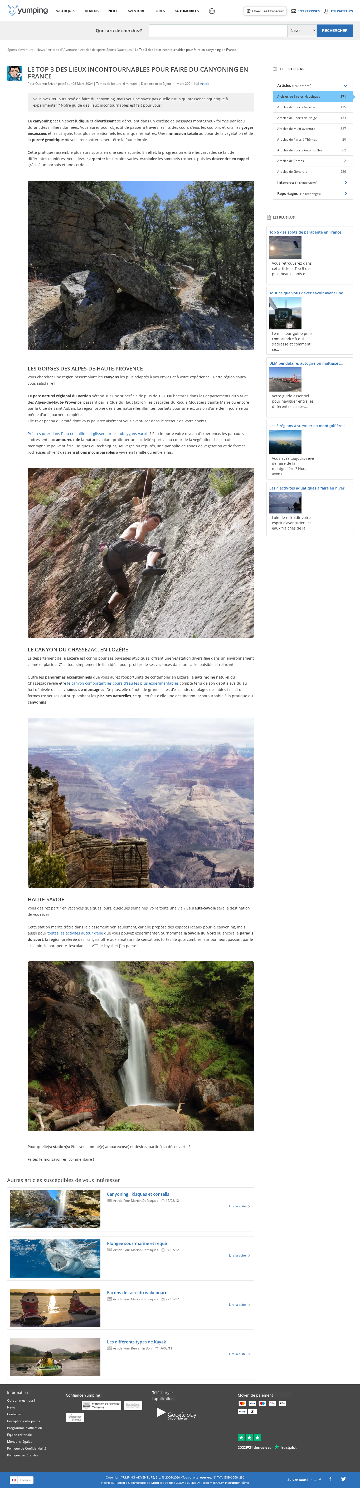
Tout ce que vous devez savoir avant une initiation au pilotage (306, 293)
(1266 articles (301, 86)
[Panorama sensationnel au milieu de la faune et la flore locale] (141, 1046)
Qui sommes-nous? (21, 1400)
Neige (113, 10)
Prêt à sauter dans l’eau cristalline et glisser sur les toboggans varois (89, 433)
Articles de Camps (311, 161)
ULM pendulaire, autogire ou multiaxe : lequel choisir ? (304, 364)
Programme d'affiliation (24, 1428)
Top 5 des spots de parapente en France (305, 232)
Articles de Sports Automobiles (311, 150)
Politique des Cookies (22, 1455)
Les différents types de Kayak (136, 1342)
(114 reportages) (309, 194)
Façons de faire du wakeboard (137, 1293)
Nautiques (65, 10)
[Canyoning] (141, 265)
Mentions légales (19, 1441)
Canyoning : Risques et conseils (138, 1194)
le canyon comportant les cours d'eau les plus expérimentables (123, 683)
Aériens (91, 10)
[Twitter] (343, 1480)
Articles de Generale (311, 171)
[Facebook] (330, 1480)
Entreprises (308, 11)
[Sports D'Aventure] (27, 10)
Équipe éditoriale (19, 1434)
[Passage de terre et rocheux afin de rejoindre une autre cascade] (141, 802)
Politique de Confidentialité (26, 1448)
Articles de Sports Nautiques (311, 96)
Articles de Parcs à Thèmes (311, 139)
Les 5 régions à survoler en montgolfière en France (308, 426)
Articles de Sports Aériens (311, 107)
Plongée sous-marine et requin (137, 1243)
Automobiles (185, 10)
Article (205, 83)
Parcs (159, 10)
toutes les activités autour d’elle (75, 933)
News (11, 1407)
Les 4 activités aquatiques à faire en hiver (306, 488)
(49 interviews (307, 183)
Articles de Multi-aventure (311, 128)
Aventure (136, 10)
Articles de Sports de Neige (311, 118)
